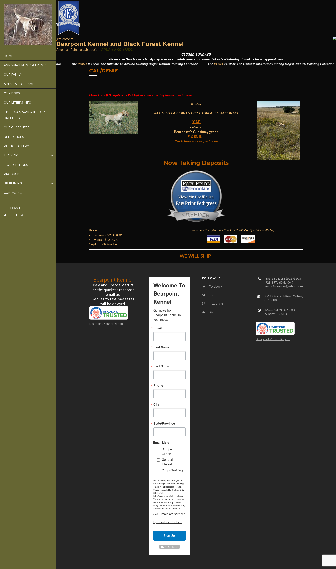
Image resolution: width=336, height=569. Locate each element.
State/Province (164, 423)
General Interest (167, 461)
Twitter (213, 295)
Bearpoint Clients (168, 451)
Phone (158, 385)
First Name (161, 347)
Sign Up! (170, 535)
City (156, 404)
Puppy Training (172, 470)
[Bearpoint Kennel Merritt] (56, 39)
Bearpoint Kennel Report (106, 324)
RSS (211, 312)
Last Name (161, 366)
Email (157, 328)
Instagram (215, 303)
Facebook (215, 286)
